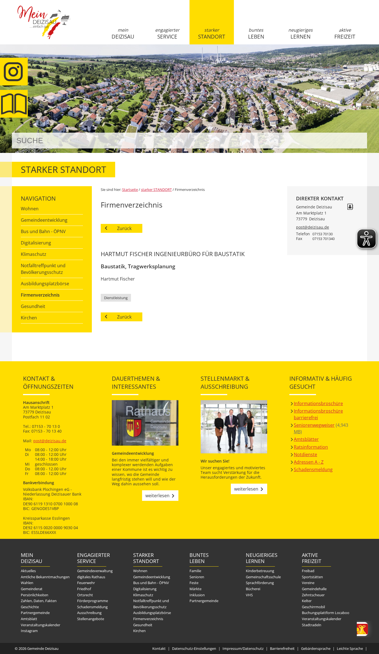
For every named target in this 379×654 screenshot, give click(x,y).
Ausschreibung (89, 612)
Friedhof (84, 588)
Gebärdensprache (315, 648)
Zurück (124, 228)
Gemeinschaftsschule (263, 576)
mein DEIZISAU (123, 33)
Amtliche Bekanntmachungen (45, 576)
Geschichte (30, 606)
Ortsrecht (85, 594)
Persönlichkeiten (34, 594)
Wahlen (27, 582)
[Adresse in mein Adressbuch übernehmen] (350, 207)
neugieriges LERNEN (300, 33)
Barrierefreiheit (282, 648)
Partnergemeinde (35, 612)
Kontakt (159, 648)
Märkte (195, 588)
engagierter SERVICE (167, 33)
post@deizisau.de (312, 227)
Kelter (307, 600)
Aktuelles (28, 570)
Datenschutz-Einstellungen (194, 648)
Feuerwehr (86, 582)
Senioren (197, 576)
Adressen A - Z (309, 462)
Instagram (29, 630)
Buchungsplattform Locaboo (325, 612)
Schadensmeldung (313, 469)
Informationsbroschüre (318, 403)
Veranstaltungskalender (40, 624)
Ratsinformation (311, 447)
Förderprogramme (92, 600)
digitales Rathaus (91, 576)
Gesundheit (33, 306)
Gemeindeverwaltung (95, 570)
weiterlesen (157, 496)
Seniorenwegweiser (314, 425)
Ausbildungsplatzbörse (45, 284)
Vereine (308, 582)
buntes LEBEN (256, 33)
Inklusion (197, 594)
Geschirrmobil (313, 606)
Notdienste (305, 454)
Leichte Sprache (350, 648)
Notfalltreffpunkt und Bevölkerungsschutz (43, 268)
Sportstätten (312, 576)
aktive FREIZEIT (344, 33)
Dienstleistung (116, 297)
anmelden (361, 58)
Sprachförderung (260, 582)
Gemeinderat (31, 588)
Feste (194, 582)
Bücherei (253, 588)
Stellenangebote (90, 618)
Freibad (308, 570)
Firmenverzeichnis (40, 295)
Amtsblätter (306, 439)
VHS (249, 594)
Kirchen (29, 318)
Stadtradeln (311, 624)
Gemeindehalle (314, 588)
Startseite (43, 27)
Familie (195, 570)
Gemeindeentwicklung (44, 220)
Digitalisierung (36, 243)
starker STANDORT (211, 33)
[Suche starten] (357, 140)
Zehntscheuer (313, 594)
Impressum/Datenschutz (243, 648)
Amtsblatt (29, 618)
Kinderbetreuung (260, 570)
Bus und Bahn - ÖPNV (43, 231)
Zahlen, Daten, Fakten (39, 600)
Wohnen (30, 209)
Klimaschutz (33, 254)
